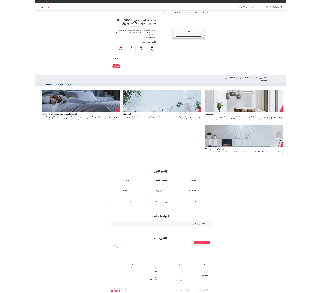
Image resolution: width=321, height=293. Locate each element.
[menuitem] (266, 7)
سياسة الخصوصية (125, 289)
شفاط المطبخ (204, 275)
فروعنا (155, 277)
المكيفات (196, 12)
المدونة (253, 7)
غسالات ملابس (178, 280)
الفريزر (180, 270)
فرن (207, 267)
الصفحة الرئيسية (205, 12)
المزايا (69, 84)
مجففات (180, 282)
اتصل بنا (155, 274)
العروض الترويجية (244, 7)
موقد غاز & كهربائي (203, 272)
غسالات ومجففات (178, 277)
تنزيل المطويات (153, 279)
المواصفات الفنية (59, 84)
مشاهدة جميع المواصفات (197, 224)
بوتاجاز (206, 270)
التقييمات (48, 84)
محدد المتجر (116, 66)
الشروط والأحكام (115, 289)
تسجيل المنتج (41, 1)
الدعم (259, 7)
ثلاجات (180, 267)
